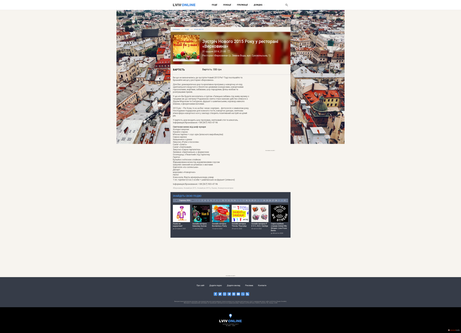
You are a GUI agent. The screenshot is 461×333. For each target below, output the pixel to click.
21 (255, 200)
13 (232, 200)
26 (270, 200)
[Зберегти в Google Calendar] (228, 51)
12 (229, 200)
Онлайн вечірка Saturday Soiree (199, 225)
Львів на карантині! (177, 225)
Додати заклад (233, 285)
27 (273, 200)
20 (252, 200)
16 (241, 200)
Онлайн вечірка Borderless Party (219, 225)
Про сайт (200, 285)
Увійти (257, 303)
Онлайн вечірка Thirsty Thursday (239, 225)
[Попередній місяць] (176, 200)
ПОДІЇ (187, 29)
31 (285, 200)
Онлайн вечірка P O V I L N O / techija (259, 225)
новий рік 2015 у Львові (207, 188)
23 (261, 200)
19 (249, 200)
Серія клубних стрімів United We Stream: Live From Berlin (279, 227)
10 (223, 200)
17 (243, 200)
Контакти (262, 285)
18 (246, 200)
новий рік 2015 (190, 188)
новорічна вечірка (226, 188)
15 (238, 200)
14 (235, 200)
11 (226, 200)
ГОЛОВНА (176, 29)
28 (276, 200)
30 (282, 200)
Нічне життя (198, 29)
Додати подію (215, 285)
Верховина (178, 188)
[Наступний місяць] (192, 200)
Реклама (249, 285)
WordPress (250, 303)
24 (264, 200)
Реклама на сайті (270, 150)
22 (258, 200)
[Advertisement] (270, 113)
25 (267, 200)
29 (279, 200)
